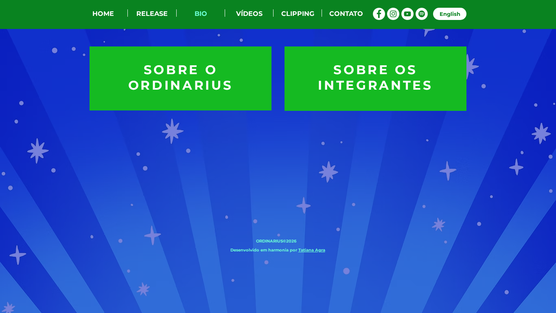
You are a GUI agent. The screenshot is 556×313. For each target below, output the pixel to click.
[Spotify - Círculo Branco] (422, 14)
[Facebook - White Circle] (379, 14)
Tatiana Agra (311, 250)
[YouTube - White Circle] (407, 14)
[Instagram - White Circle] (393, 14)
